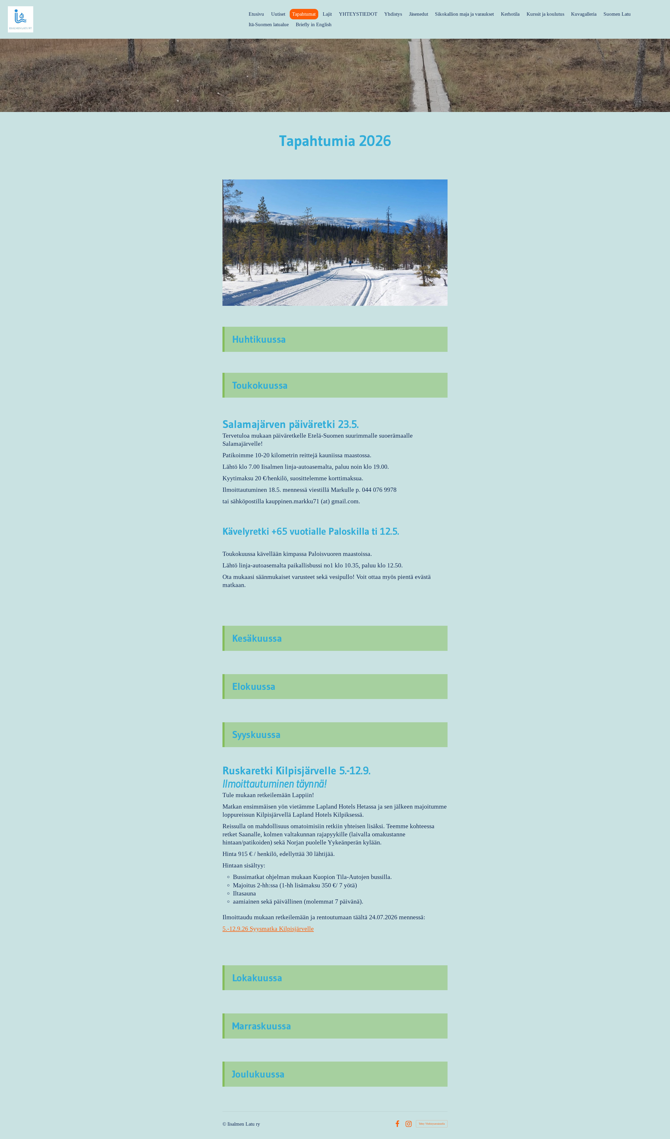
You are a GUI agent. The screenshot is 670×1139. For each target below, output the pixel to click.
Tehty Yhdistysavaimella (432, 1123)
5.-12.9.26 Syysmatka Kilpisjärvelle (268, 928)
